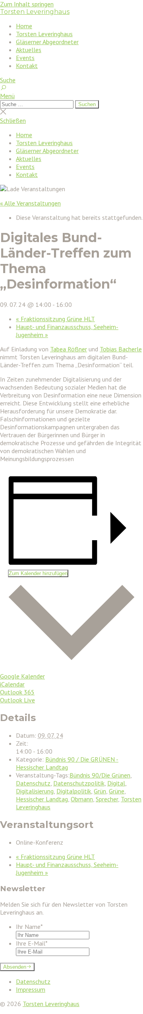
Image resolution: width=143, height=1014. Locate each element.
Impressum (30, 989)
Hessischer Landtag (42, 799)
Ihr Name (29, 927)
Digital (116, 783)
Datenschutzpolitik (78, 783)
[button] (71, 96)
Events (25, 58)
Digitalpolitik (73, 791)
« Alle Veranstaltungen (30, 203)
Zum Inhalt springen (27, 4)
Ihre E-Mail (32, 943)
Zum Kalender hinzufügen (38, 573)
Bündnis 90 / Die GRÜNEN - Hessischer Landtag (67, 763)
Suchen (87, 104)
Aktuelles (28, 50)
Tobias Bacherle (121, 349)
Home (24, 26)
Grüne (116, 791)
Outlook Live (17, 700)
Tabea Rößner (68, 349)
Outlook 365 (17, 692)
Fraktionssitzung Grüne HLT (55, 319)
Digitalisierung (35, 791)
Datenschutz (33, 783)
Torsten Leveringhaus (35, 12)
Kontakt (27, 66)
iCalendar (12, 684)
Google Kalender (22, 676)
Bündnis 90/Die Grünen (100, 775)
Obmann (82, 799)
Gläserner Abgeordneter (47, 42)
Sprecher (107, 799)
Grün (100, 791)
